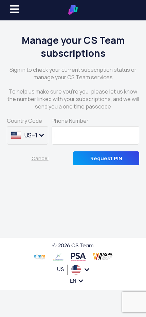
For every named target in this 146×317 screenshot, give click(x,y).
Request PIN (106, 158)
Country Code (24, 120)
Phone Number (70, 120)
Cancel (40, 158)
